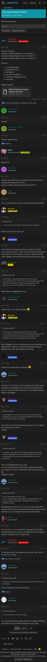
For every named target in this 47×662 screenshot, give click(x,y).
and (12, 559)
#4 (45, 158)
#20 (44, 607)
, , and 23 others (20, 103)
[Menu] (3, 3)
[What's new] (40, 3)
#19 (44, 573)
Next (24, 628)
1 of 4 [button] (17, 628)
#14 (44, 407)
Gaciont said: (7, 411)
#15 (44, 444)
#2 (45, 118)
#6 (45, 199)
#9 (45, 271)
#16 (44, 488)
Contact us (5, 649)
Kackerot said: (7, 275)
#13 (44, 381)
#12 (44, 363)
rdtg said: (6, 221)
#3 (45, 136)
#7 (45, 217)
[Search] (44, 3)
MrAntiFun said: (8, 578)
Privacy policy (27, 649)
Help (35, 649)
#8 (45, 245)
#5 (45, 176)
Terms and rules (16, 649)
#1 (45, 47)
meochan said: (7, 448)
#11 (44, 324)
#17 (44, 526)
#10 (44, 305)
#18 (44, 548)
